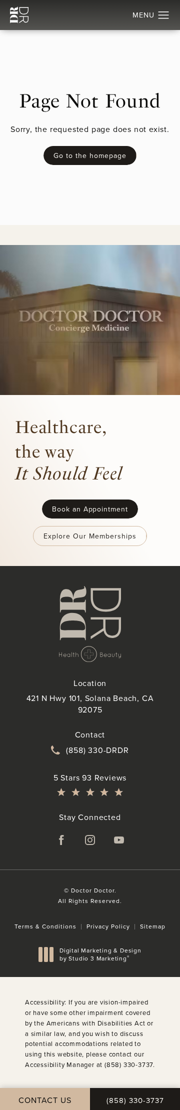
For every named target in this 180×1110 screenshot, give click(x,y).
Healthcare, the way (68, 450)
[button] (163, 16)
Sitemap (153, 926)
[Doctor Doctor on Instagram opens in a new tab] (90, 840)
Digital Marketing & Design (100, 954)
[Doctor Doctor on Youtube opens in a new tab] (119, 840)
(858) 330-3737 (128, 1064)
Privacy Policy (108, 926)
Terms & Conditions (45, 926)
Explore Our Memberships (90, 536)
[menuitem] (61, 840)
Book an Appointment (90, 509)
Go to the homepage (90, 155)
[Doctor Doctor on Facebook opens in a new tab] (61, 840)
